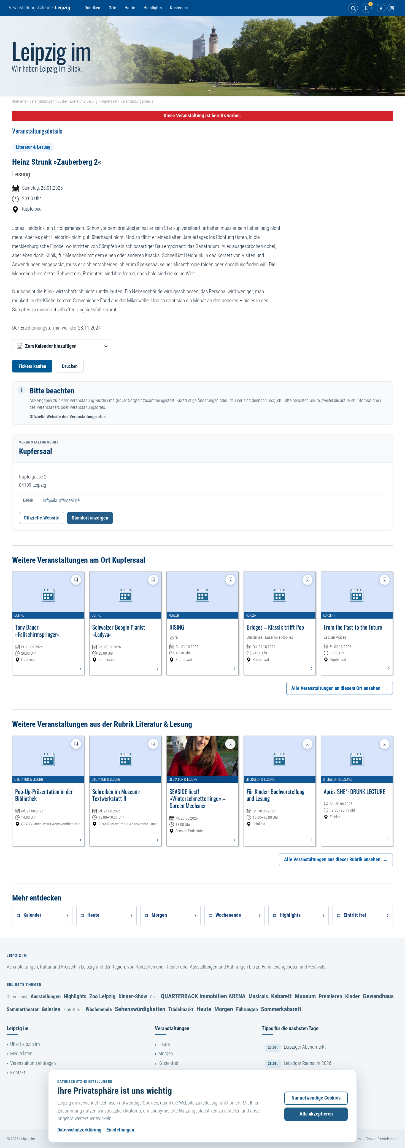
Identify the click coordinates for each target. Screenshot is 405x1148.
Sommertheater (23, 1009)
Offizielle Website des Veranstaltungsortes (67, 416)
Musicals (258, 996)
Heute (130, 7)
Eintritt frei (73, 1009)
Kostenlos (179, 7)
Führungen (247, 1009)
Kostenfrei (168, 1063)
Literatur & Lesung (84, 101)
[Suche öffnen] (353, 8)
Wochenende (99, 1009)
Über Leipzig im (25, 1044)
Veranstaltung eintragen (33, 1063)
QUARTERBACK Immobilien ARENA (203, 996)
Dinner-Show (132, 996)
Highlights (153, 7)
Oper (154, 996)
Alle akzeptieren (316, 1114)
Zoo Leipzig (102, 996)
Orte (112, 7)
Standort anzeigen (90, 518)
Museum (305, 996)
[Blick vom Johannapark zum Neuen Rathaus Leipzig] (202, 56)
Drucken (69, 366)
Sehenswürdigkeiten (140, 1009)
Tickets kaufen (32, 366)
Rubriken (92, 7)
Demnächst (17, 996)
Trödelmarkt (180, 1009)
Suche (62, 101)
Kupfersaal (109, 101)
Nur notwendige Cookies (316, 1098)
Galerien (51, 1009)
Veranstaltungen (41, 101)
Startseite (19, 101)
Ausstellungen (46, 996)
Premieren (330, 996)
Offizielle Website (42, 518)
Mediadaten (21, 1053)
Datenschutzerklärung (79, 1130)
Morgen (223, 1009)
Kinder (352, 996)
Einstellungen (120, 1130)
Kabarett (281, 996)
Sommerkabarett (281, 1009)
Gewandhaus (378, 996)
